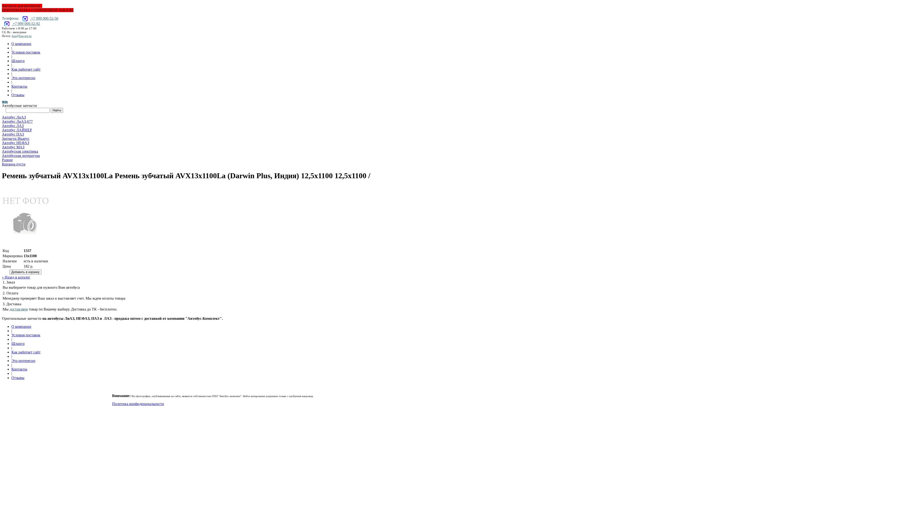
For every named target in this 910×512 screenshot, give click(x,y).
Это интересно (23, 78)
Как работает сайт (26, 69)
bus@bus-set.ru (22, 36)
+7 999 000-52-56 (44, 18)
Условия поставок (25, 52)
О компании (21, 44)
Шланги (18, 61)
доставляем (18, 309)
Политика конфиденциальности (138, 404)
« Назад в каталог (16, 277)
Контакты (19, 86)
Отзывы (17, 95)
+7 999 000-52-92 (26, 24)
